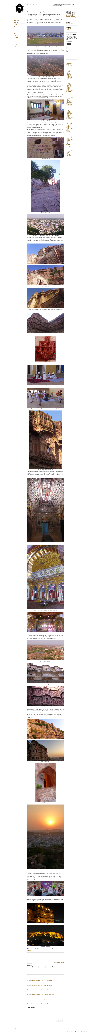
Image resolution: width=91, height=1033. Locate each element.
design (67, 17)
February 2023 (69, 63)
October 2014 (68, 127)
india (74, 17)
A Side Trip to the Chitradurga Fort (36, 956)
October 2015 (68, 116)
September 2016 (69, 107)
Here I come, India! (55, 956)
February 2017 (69, 102)
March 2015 (68, 122)
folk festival (71, 17)
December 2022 (69, 65)
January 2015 (68, 124)
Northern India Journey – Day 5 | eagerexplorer (40, 1003)
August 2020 (68, 91)
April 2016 (68, 111)
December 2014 (69, 125)
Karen (67, 14)
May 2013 (68, 143)
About (15, 26)
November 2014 (69, 126)
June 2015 (68, 120)
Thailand (15, 41)
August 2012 (68, 151)
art (71, 16)
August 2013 (68, 140)
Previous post (68, 28)
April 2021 (68, 83)
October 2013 (68, 138)
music (71, 18)
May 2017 (68, 100)
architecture (68, 16)
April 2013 (68, 144)
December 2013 (69, 136)
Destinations (16, 20)
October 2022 (68, 67)
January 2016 (68, 114)
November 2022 (69, 66)
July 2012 (68, 152)
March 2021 (68, 84)
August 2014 (68, 129)
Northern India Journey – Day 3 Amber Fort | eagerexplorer (42, 994)
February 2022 (69, 74)
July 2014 (68, 130)
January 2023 (68, 64)
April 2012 (68, 154)
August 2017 (68, 98)
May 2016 (68, 110)
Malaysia (15, 28)
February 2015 (69, 123)
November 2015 (69, 115)
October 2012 (68, 149)
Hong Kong (16, 37)
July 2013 (68, 141)
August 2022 (68, 68)
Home (15, 15)
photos (73, 18)
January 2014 (68, 135)
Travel (67, 15)
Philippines (16, 22)
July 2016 (68, 108)
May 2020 (68, 94)
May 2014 (68, 132)
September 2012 (69, 150)
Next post (68, 29)
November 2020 (69, 88)
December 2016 (69, 104)
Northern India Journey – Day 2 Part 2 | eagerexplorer (41, 985)
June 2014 (68, 131)
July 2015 (68, 119)
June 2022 (68, 70)
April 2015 (68, 121)
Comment (59, 1020)
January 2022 (68, 75)
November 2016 (69, 105)
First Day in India (42, 956)
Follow (69, 43)
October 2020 (68, 89)
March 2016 (68, 112)
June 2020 (68, 93)
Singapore (16, 35)
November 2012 (69, 148)
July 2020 (68, 92)
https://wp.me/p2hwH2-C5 (71, 23)
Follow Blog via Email (71, 34)
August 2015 (68, 118)
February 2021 (69, 85)
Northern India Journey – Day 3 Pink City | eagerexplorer (42, 989)
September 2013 (69, 139)
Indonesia (16, 31)
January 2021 (68, 86)
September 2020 (69, 90)
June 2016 (68, 109)
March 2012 (68, 155)
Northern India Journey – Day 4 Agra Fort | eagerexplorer (42, 999)
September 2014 (69, 128)
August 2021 (68, 80)
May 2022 (68, 71)
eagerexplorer (32, 4)
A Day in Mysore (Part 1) (49, 956)
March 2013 (68, 145)
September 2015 (69, 117)
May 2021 (68, 82)
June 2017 (68, 99)
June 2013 (68, 142)
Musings (15, 24)
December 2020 (69, 87)
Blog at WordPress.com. (18, 1028)
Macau (15, 39)
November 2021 (69, 77)
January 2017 (68, 103)
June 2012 (68, 153)
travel (71, 19)
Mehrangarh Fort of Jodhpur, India (30, 956)
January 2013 (68, 147)
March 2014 (68, 134)
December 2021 (69, 76)
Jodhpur (73, 14)
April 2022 (68, 72)
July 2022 (68, 69)
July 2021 (68, 81)
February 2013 (69, 146)
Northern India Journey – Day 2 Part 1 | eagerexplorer (41, 980)
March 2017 (68, 101)
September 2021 (69, 79)
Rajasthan (68, 19)
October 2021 (68, 78)
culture (73, 16)
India (15, 33)
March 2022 (68, 73)
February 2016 (69, 113)
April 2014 (68, 133)
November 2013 (69, 137)
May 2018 (68, 95)
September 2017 (69, 97)
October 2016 (68, 106)
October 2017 (68, 96)
